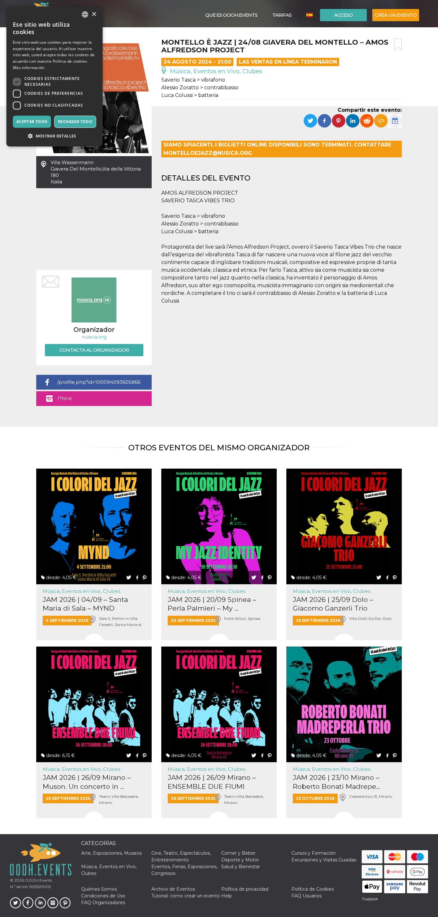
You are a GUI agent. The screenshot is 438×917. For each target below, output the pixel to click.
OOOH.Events (38, 880)
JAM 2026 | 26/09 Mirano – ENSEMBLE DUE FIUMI (212, 781)
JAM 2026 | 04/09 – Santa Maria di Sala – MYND (85, 603)
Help (226, 896)
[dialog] (54, 76)
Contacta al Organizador (94, 350)
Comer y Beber (238, 853)
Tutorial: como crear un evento (185, 896)
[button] (54, 136)
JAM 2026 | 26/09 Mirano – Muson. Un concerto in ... (87, 781)
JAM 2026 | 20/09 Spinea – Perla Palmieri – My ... (212, 603)
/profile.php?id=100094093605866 (98, 382)
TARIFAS (281, 15)
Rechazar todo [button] (75, 121)
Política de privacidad (244, 889)
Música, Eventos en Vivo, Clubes (215, 71)
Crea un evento (396, 15)
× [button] (93, 14)
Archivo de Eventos (173, 889)
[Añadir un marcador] (398, 45)
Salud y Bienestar (240, 866)
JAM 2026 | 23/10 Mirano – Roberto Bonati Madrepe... (336, 781)
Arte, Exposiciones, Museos (111, 853)
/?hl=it (64, 398)
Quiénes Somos (99, 889)
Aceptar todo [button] (32, 121)
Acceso (343, 15)
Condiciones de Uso (103, 896)
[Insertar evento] (381, 121)
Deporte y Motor (240, 860)
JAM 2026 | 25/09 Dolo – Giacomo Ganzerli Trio (333, 603)
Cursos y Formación (313, 853)
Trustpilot (370, 899)
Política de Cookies (312, 889)
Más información (29, 67)
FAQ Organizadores (103, 902)
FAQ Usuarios (306, 896)
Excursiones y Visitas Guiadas (323, 860)
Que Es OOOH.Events (231, 15)
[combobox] (85, 14)
